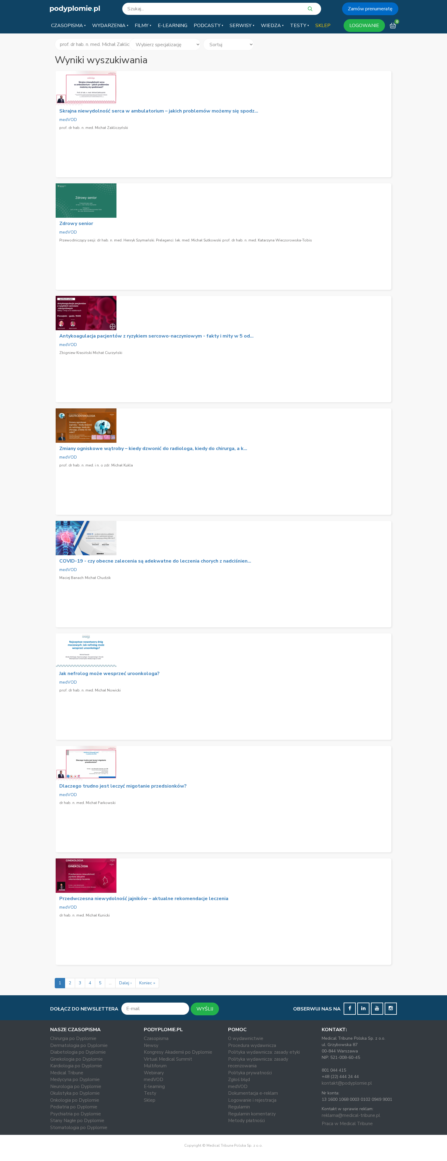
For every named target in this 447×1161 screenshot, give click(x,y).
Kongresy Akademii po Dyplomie (178, 1052)
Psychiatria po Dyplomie (75, 1114)
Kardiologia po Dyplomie (76, 1066)
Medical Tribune (66, 1073)
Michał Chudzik (98, 577)
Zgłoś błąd (239, 1079)
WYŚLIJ (204, 1009)
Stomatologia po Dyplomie (78, 1128)
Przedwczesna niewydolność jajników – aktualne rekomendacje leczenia (143, 898)
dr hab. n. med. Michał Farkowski (87, 802)
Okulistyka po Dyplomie (75, 1093)
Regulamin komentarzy (252, 1114)
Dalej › (125, 983)
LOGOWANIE (364, 25)
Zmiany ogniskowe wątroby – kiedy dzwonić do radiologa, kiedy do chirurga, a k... (153, 448)
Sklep (149, 1100)
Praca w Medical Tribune (347, 1124)
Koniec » (147, 983)
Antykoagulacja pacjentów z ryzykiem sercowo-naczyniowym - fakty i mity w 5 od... (156, 336)
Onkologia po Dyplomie (74, 1100)
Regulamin (239, 1107)
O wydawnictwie (245, 1038)
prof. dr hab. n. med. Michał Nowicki (90, 690)
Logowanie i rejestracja (252, 1100)
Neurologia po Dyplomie (75, 1086)
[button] (68, 25)
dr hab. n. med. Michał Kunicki (84, 915)
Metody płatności (246, 1121)
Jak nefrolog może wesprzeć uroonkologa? (109, 673)
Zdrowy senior (76, 223)
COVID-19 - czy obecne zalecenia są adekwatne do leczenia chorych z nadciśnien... (155, 561)
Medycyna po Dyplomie (75, 1079)
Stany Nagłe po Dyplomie (77, 1121)
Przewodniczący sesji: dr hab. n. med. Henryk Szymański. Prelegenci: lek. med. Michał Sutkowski (140, 240)
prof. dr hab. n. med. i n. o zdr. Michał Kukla (96, 465)
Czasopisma (156, 1038)
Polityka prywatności (250, 1073)
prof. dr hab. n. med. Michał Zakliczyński (93, 127)
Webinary (154, 1073)
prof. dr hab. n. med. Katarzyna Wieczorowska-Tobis (267, 240)
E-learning (154, 1086)
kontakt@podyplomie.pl (347, 1083)
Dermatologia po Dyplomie (79, 1045)
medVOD (68, 120)
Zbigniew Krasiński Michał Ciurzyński (90, 352)
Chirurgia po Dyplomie (73, 1038)
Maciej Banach (71, 577)
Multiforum (155, 1066)
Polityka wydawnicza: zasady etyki (264, 1052)
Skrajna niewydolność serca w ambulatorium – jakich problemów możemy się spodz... (158, 111)
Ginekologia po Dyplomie (76, 1059)
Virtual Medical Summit (168, 1059)
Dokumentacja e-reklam (253, 1093)
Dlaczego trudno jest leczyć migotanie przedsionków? (123, 786)
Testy (150, 1093)
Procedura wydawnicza (252, 1045)
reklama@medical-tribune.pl (351, 1115)
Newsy (151, 1045)
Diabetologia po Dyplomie (78, 1052)
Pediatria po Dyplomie (73, 1107)
